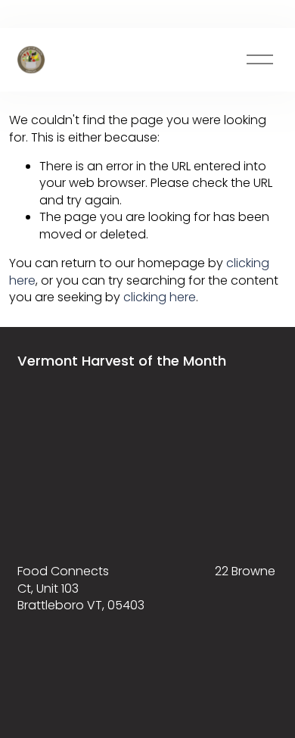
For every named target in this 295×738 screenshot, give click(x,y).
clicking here (159, 297)
